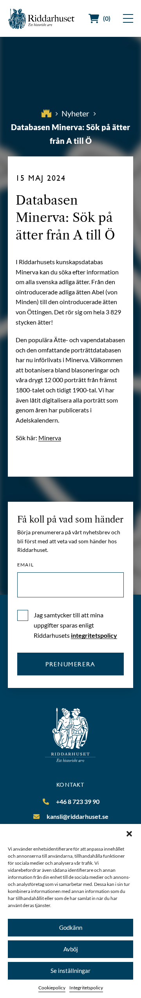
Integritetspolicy (86, 988)
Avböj (70, 949)
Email (25, 565)
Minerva (49, 437)
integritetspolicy (94, 635)
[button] (129, 834)
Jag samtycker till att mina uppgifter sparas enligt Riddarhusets (75, 625)
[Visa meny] (128, 18)
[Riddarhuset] (41, 18)
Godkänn (70, 927)
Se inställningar (70, 970)
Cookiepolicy (51, 988)
